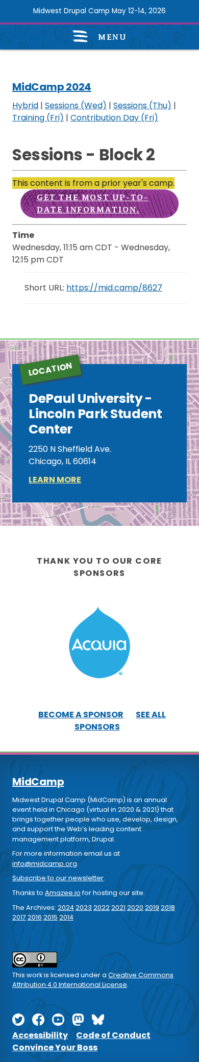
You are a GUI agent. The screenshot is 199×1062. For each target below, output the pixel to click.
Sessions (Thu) (142, 105)
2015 (50, 917)
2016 (35, 917)
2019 (152, 907)
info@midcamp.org (44, 863)
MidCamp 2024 (51, 87)
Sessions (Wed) (76, 105)
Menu (111, 37)
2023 (84, 907)
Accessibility (40, 1035)
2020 (135, 907)
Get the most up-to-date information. (92, 203)
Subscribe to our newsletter (58, 878)
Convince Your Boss (54, 1047)
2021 (118, 907)
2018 (168, 907)
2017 (19, 917)
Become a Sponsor (80, 714)
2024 (66, 907)
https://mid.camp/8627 (114, 288)
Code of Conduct (113, 1035)
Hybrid (25, 105)
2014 (66, 917)
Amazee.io (63, 892)
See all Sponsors (120, 721)
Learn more (55, 480)
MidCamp (38, 782)
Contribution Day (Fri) (114, 118)
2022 (101, 907)
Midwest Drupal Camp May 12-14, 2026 (99, 11)
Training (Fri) (38, 118)
